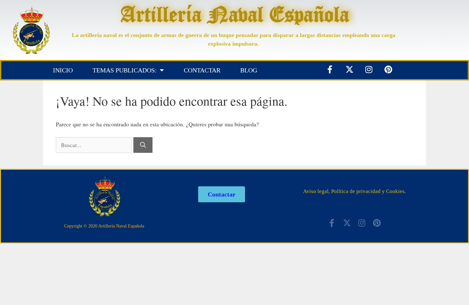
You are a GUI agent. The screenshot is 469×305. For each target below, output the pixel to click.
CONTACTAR (202, 70)
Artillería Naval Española (234, 13)
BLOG (248, 70)
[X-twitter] (349, 69)
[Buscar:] (94, 145)
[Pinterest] (388, 69)
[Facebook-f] (330, 69)
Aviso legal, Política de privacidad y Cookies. (354, 191)
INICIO (63, 70)
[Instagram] (369, 69)
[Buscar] (143, 145)
